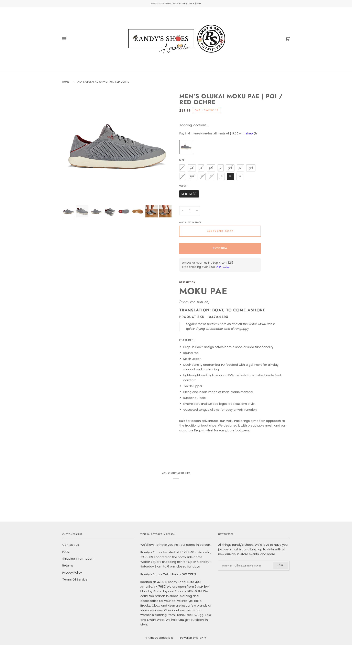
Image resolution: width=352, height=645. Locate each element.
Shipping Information (77, 559)
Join (280, 565)
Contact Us (70, 545)
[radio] (186, 147)
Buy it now (220, 248)
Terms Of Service (74, 579)
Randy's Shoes (157, 638)
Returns (67, 565)
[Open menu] (68, 38)
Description (187, 282)
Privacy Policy (72, 573)
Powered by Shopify (193, 638)
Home (65, 82)
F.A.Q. (66, 552)
